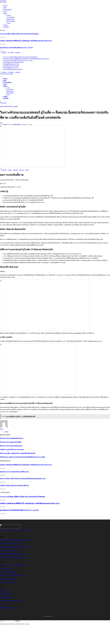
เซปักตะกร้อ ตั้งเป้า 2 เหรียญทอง (5, 593)
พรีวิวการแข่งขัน (10, 21)
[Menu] (0, 101)
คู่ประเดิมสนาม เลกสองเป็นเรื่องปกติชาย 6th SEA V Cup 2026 (16, 47)
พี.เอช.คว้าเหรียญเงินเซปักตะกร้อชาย (6, 597)
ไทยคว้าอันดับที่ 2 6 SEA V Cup (10, 67)
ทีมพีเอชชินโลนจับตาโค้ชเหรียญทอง (6, 607)
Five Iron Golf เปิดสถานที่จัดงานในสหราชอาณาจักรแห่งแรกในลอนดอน (19, 33)
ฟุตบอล (5, 13)
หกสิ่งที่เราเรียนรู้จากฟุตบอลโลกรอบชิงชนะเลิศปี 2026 (14, 485)
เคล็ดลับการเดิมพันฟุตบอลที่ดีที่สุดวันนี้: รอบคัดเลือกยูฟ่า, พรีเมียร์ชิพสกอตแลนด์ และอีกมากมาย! (26, 40)
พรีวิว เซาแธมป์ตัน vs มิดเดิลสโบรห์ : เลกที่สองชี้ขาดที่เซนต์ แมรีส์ (17, 453)
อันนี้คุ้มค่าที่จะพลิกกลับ (4, 590)
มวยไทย (5, 25)
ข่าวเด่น (8, 15)
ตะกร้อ (5, 11)
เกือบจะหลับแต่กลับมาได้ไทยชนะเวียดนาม (13, 62)
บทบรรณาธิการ (10, 19)
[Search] (0, 75)
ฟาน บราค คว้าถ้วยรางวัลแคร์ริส (6, 568)
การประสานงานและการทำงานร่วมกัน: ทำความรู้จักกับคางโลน (11, 600)
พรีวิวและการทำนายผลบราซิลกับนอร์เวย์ (11, 445)
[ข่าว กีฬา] (6, 74)
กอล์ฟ (4, 7)
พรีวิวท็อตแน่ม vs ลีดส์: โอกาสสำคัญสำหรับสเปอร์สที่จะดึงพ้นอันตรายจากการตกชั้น (22, 457)
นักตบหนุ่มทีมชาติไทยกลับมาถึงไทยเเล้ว (12, 69)
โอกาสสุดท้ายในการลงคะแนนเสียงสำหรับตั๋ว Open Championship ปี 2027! (13, 575)
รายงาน (8, 23)
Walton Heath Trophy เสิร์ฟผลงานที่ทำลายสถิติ (8, 572)
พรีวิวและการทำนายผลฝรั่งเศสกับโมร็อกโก (11, 438)
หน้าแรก (5, 5)
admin (5, 124)
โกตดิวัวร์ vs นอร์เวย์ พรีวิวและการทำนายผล (12, 449)
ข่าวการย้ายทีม (10, 17)
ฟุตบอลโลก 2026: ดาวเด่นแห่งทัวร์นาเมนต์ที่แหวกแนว (14, 471)
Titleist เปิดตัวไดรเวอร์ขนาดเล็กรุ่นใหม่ (7, 582)
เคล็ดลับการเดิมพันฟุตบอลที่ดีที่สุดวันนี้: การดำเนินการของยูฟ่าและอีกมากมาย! (14, 557)
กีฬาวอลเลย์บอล (7, 9)
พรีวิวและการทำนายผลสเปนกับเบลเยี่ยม (10, 442)
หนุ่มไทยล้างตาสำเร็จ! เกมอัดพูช (11, 65)
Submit (17, 621)
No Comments (24, 124)
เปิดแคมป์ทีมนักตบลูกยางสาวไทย (11, 64)
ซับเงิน (1, 604)
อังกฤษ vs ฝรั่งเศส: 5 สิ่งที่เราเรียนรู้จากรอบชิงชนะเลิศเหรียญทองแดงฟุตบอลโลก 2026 (22, 478)
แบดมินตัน (6, 27)
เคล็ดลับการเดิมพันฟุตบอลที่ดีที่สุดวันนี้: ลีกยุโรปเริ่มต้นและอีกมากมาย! (12, 553)
